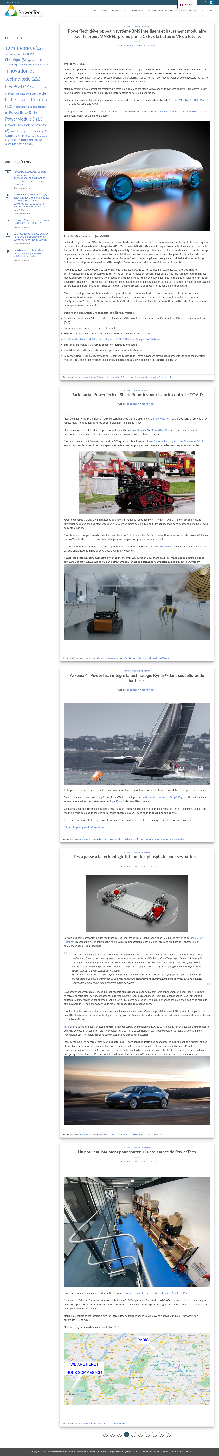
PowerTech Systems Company (28, 131)
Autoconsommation (16, 135)
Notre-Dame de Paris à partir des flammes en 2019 (174, 441)
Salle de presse (142, 27)
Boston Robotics (160, 546)
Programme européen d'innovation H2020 (178, 111)
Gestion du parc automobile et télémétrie (27, 64)
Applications (119, 10)
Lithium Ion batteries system (145, 377)
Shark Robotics (161, 418)
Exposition (34, 60)
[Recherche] (206, 2)
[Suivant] (168, 1434)
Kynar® (120, 801)
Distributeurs (156, 10)
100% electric (104, 377)
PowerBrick (165, 839)
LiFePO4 (18, 86)
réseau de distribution (19, 143)
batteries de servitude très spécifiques (164, 797)
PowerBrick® (23, 112)
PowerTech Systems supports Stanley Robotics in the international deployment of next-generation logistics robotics (30, 177)
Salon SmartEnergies (38, 136)
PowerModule (165, 377)
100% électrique (24, 47)
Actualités (100, 10)
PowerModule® (24, 118)
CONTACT (193, 10)
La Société (206, 10)
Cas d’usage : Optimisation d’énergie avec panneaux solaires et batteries (28, 253)
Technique (176, 10)
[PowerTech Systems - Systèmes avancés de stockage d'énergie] (26, 11)
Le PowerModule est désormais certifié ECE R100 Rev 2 (31, 222)
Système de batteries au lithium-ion (26, 100)
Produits (137, 10)
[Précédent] (105, 1434)
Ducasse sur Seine (13, 54)
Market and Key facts (154, 1134)
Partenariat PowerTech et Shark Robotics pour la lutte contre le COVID (137, 394)
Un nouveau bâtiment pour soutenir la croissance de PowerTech (137, 1151)
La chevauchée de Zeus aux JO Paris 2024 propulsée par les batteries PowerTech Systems (31, 236)
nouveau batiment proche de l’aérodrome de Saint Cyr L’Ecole (157, 1293)
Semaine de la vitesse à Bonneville (23, 139)
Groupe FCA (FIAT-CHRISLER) (186, 100)
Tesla (67, 1026)
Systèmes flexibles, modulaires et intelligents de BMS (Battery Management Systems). (112, 339)
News (75, 377)
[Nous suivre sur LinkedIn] (211, 2)
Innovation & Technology (122, 377)
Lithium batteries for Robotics (142, 658)
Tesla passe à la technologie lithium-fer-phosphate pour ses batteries (137, 856)
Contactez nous (12, 2)
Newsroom (83, 377)
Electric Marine (105, 839)
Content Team (148, 46)
